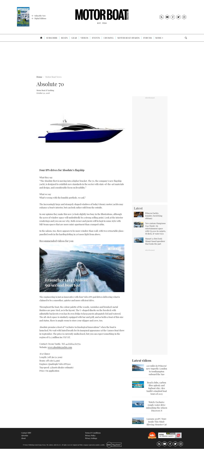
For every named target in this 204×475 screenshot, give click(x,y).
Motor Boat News (53, 76)
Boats (64, 37)
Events (95, 37)
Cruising (108, 37)
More (158, 37)
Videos (84, 37)
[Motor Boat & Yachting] (101, 17)
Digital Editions (40, 18)
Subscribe (51, 37)
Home (39, 76)
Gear (74, 37)
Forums (147, 37)
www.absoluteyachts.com (60, 347)
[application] (81, 268)
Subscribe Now (40, 16)
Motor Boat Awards (128, 37)
